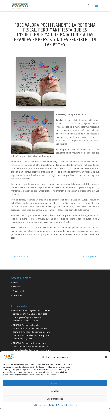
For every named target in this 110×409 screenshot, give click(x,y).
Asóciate (17, 286)
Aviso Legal (72, 405)
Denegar (55, 390)
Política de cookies (40, 405)
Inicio (15, 282)
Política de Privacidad (58, 405)
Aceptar (55, 383)
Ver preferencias (55, 398)
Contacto (17, 295)
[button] (105, 357)
